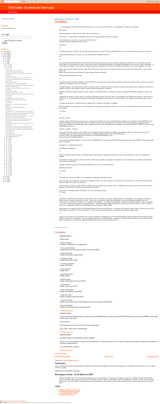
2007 (5, 55)
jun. (6, 179)
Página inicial (109, 356)
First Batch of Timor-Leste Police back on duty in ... (18, 88)
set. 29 (8, 64)
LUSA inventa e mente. (11, 91)
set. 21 (8, 145)
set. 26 (8, 138)
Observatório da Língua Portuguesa (15, 72)
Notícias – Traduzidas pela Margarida (15, 107)
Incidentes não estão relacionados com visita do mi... (19, 77)
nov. (6, 60)
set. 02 (8, 173)
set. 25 (8, 139)
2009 (5, 51)
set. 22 (8, 144)
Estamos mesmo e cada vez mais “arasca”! (16, 99)
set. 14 (8, 155)
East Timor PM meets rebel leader (14, 135)
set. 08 (8, 164)
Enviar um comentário (60, 353)
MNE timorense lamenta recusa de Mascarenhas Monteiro (20, 113)
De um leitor (9, 69)
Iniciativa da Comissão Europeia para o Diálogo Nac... (19, 73)
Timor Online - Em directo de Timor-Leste (31, 7)
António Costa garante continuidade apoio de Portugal (19, 85)
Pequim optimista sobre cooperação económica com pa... (20, 123)
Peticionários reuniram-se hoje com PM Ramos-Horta (19, 126)
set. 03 (8, 172)
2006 (5, 56)
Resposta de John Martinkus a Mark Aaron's (17, 104)
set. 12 (8, 158)
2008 (5, 53)
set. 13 (8, 157)
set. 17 (8, 151)
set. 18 (8, 149)
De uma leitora (9, 132)
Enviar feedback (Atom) (70, 360)
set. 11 (8, 160)
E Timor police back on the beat (14, 70)
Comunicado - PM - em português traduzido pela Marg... (20, 111)
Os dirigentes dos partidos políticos (14, 98)
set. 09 (8, 163)
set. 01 (8, 175)
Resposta (8, 105)
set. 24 (8, 141)
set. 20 (8, 147)
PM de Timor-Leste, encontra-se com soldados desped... (20, 129)
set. (6, 63)
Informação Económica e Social (69, 391)
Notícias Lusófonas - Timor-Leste (69, 390)
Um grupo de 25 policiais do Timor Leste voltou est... (19, 79)
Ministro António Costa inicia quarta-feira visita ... (18, 120)
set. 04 (8, 170)
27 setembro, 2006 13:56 (66, 310)
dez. (6, 58)
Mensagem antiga (153, 356)
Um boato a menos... (11, 76)
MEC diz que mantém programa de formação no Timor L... (20, 116)
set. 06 (8, 167)
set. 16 (8, 152)
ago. (6, 176)
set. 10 (8, 161)
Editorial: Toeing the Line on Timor (14, 92)
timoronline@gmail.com (8, 28)
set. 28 (8, 66)
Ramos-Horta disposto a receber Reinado (16, 114)
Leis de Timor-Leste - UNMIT (68, 393)
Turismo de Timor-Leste (66, 394)
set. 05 (8, 169)
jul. (5, 178)
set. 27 (8, 67)
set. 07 (8, 166)
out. (6, 61)
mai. (6, 181)
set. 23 (8, 142)
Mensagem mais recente (62, 356)
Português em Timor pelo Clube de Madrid (16, 83)
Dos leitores (61, 21)
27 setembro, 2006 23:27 (66, 350)
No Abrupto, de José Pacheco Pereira (15, 117)
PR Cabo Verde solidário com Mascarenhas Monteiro (19, 119)
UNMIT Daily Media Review (12, 86)
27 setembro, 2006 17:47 (66, 332)
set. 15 (8, 154)
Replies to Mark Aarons (11, 82)
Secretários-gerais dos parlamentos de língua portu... (19, 127)
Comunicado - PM (10, 130)
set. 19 (8, 148)
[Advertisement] (10, 218)
